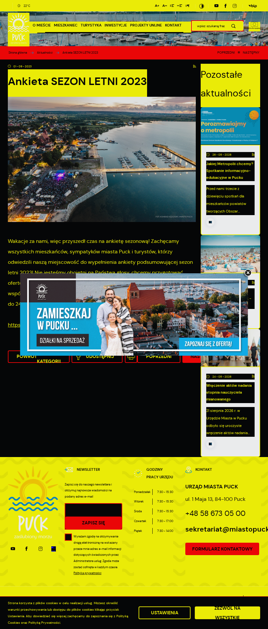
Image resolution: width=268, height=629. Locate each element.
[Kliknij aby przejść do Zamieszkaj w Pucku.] (134, 314)
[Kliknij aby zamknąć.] (248, 273)
